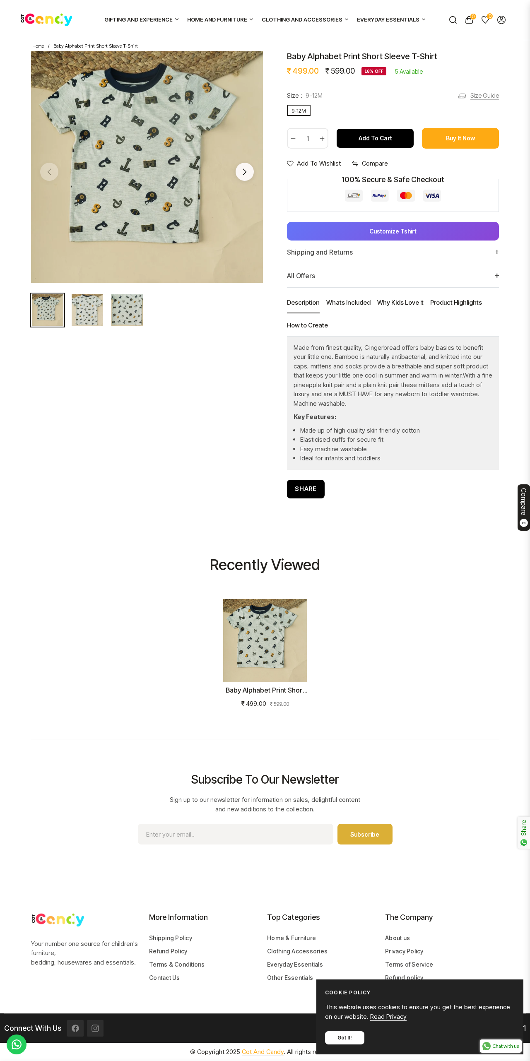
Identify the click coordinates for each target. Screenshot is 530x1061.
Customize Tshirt (393, 231)
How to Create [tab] (307, 325)
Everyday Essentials (295, 964)
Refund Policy (168, 951)
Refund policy (404, 977)
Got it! (344, 1038)
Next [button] (245, 172)
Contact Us (164, 977)
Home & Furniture (291, 937)
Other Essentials (290, 977)
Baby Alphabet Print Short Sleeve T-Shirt (265, 690)
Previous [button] (49, 172)
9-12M (299, 110)
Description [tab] (303, 302)
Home (38, 46)
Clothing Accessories (297, 951)
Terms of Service (409, 964)
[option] (147, 167)
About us (397, 937)
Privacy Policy (404, 951)
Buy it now (460, 138)
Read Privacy (388, 1016)
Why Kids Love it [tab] (400, 302)
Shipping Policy (170, 937)
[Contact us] (16, 1044)
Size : (305, 95)
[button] (453, 20)
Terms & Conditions (177, 964)
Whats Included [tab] (348, 302)
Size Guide (484, 95)
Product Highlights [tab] (456, 302)
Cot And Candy (263, 1052)
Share (306, 489)
